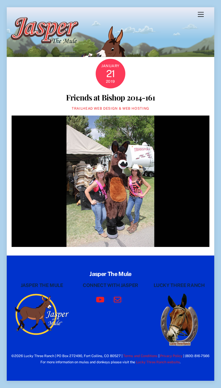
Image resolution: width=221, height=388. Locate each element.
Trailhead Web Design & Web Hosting (110, 108)
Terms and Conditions (140, 356)
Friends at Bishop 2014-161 (110, 97)
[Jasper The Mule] (47, 47)
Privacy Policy (171, 356)
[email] (118, 299)
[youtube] (101, 299)
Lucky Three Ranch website (158, 362)
